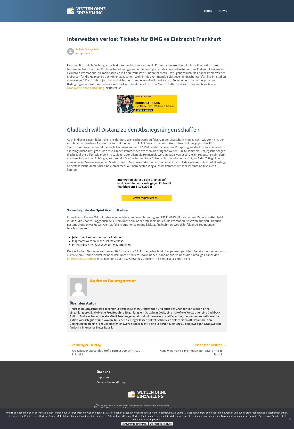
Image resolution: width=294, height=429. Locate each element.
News (223, 10)
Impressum (104, 377)
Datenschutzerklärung (111, 382)
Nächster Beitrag (211, 345)
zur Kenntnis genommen (134, 424)
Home (208, 10)
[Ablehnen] (289, 418)
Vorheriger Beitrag (84, 345)
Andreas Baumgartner (113, 281)
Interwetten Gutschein (81, 259)
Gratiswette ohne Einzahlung (85, 88)
